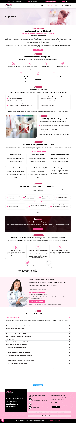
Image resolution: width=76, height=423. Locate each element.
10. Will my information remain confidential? (16, 347)
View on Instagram (38, 385)
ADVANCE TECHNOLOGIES (54, 420)
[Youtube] (66, 1)
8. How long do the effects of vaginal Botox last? (17, 341)
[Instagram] (64, 1)
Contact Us (68, 6)
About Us (42, 6)
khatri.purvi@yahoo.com (36, 404)
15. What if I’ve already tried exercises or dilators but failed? (20, 360)
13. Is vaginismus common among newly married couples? (19, 355)
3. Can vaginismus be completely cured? (15, 328)
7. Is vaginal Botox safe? (11, 339)
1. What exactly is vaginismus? (13, 317)
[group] (13, 376)
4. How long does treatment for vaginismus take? (17, 331)
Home (35, 6)
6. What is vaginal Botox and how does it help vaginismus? (19, 336)
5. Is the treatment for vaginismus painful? (16, 333)
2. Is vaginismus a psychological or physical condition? (18, 325)
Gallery (56, 6)
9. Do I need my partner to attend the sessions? (17, 344)
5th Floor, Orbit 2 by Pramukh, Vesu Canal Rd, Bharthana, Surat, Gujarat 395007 (40, 399)
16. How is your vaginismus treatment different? (17, 363)
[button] (38, 317)
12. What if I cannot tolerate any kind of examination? (18, 352)
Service (48, 6)
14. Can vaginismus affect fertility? (14, 358)
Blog (62, 6)
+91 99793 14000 (35, 407)
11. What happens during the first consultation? (17, 349)
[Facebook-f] (63, 1)
